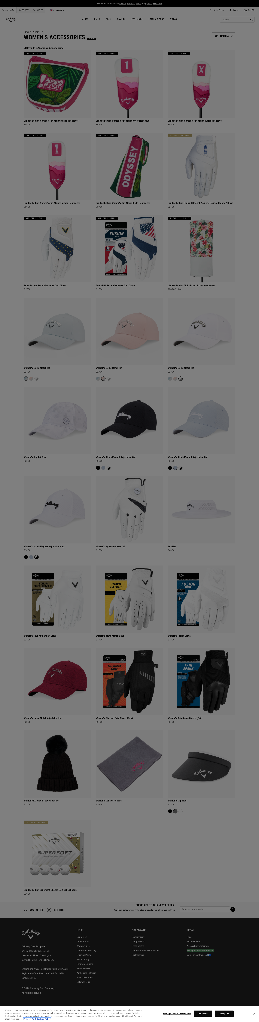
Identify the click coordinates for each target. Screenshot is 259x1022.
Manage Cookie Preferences (177, 1014)
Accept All (224, 1014)
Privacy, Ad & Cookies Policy (37, 1019)
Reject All (203, 1014)
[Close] (254, 1013)
